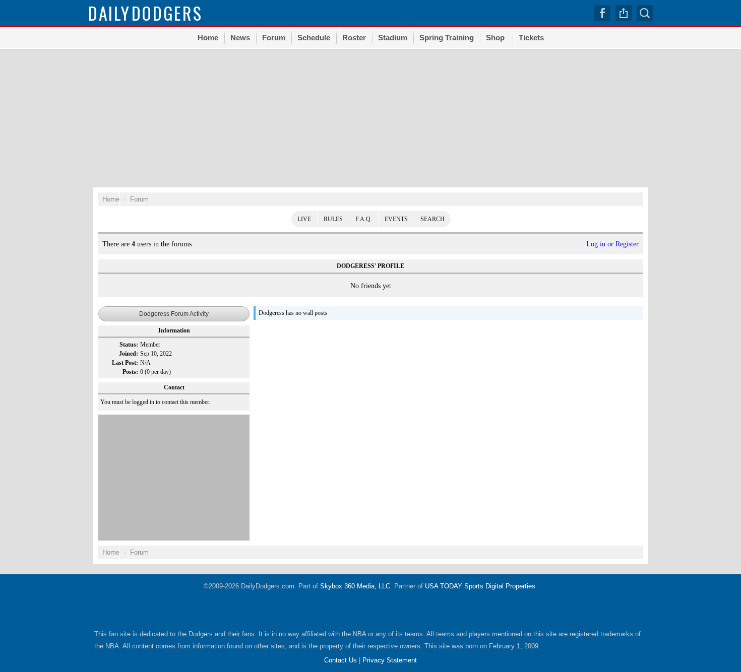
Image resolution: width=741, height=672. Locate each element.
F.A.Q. (363, 219)
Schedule (313, 37)
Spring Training (446, 37)
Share (623, 13)
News (240, 37)
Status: (128, 344)
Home (208, 37)
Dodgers (145, 13)
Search (432, 219)
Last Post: (125, 362)
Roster (354, 37)
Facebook (602, 13)
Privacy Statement (389, 660)
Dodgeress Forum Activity (174, 313)
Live (304, 219)
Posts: (130, 371)
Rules (333, 219)
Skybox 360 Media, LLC (355, 586)
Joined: (128, 353)
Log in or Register (612, 244)
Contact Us (340, 660)
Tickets (531, 37)
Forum (273, 37)
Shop (495, 37)
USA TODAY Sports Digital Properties (480, 586)
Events (396, 219)
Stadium (392, 37)
